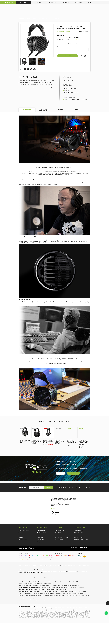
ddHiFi (45, 609)
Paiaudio (49, 615)
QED (42, 616)
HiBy (65, 611)
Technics (43, 618)
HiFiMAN (68, 611)
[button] (21, 61)
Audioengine (77, 607)
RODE (60, 616)
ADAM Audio (30, 607)
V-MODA (39, 619)
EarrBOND (87, 609)
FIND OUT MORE (73, 473)
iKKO (23, 612)
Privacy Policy (40, 537)
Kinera (85, 612)
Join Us (60, 473)
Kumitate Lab (32, 613)
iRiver (32, 612)
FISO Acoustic (83, 610)
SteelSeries (82, 617)
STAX (78, 617)
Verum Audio (48, 619)
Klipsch (20, 613)
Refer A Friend (58, 532)
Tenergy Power (49, 618)
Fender (64, 610)
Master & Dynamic (22, 614)
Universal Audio (33, 619)
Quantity (59, 46)
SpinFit (74, 617)
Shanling (32, 617)
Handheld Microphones (64, 587)
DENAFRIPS (59, 609)
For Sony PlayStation (75, 577)
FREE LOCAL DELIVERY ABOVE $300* (54, 1)
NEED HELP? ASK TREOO (73, 43)
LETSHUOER (52, 613)
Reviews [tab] (77, 109)
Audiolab (87, 607)
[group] (24, 61)
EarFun (83, 609)
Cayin (61, 609)
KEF (83, 612)
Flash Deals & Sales (78, 537)
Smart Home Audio (28, 579)
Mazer (28, 614)
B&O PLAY (47, 608)
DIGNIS (66, 609)
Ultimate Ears (83, 618)
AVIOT (37, 608)
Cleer (76, 609)
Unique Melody (26, 619)
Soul (66, 617)
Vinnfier (53, 619)
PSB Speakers (29, 616)
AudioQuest (21, 608)
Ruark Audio (66, 616)
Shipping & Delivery (41, 530)
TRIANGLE (73, 618)
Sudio (86, 617)
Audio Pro (64, 607)
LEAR (38, 613)
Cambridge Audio (44, 609)
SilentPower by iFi (44, 617)
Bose (77, 608)
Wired (29, 18)
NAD (62, 614)
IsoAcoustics (36, 612)
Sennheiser (22, 439)
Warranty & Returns (41, 532)
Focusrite (20, 611)
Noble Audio (80, 614)
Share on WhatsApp (60, 530)
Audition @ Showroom (24, 530)
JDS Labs (57, 612)
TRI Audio (68, 618)
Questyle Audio (49, 616)
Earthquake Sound (22, 610)
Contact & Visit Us (23, 539)
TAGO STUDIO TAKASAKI (30, 618)
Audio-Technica (70, 607)
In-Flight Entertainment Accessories (68, 593)
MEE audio (32, 614)
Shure (39, 617)
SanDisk (80, 616)
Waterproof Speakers (49, 583)
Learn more (82, 37)
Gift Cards (76, 535)
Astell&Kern (48, 607)
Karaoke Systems (71, 578)
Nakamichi (75, 614)
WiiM (80, 619)
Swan (20, 618)
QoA (44, 616)
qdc (39, 616)
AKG (44, 439)
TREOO (64, 618)
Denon (63, 609)
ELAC (41, 610)
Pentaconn (60, 615)
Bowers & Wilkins (82, 608)
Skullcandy (51, 617)
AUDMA (31, 608)
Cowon (27, 609)
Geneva (40, 611)
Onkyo (35, 615)
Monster (59, 614)
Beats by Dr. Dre (60, 608)
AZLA (43, 608)
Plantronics (71, 615)
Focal (88, 610)
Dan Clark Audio (82, 439)
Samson (71, 616)
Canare (57, 609)
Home (20, 18)
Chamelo (69, 609)
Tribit (77, 618)
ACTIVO (26, 607)
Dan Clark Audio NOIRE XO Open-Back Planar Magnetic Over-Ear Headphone (83, 442)
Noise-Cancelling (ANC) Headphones (37, 593)
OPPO (32, 439)
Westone (67, 619)
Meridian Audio (38, 614)
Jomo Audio (65, 612)
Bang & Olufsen (53, 608)
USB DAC (45, 591)
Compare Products (41, 541)
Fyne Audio (35, 611)
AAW (23, 607)
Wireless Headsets (27, 577)
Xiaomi (87, 619)
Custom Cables (52, 598)
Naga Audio (66, 614)
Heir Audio (61, 611)
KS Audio (27, 613)
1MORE (20, 607)
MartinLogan (86, 613)
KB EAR (80, 612)
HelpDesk (21, 535)
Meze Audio (69, 439)
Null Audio (31, 615)
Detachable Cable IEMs (44, 598)
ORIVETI (42, 615)
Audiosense (26, 608)
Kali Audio (73, 612)
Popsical (81, 615)
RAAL (54, 616)
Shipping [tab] (60, 109)
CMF (78, 609)
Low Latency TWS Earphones (56, 577)
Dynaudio (79, 609)
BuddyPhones (32, 609)
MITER (49, 614)
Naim (71, 614)
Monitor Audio (54, 614)
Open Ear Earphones (33, 585)
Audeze (59, 24)
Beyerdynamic (67, 608)
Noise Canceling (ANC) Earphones (53, 593)
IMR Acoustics (27, 612)
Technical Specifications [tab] (43, 109)
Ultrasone (21, 619)
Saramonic (85, 616)
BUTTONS (37, 609)
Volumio (63, 619)
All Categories (9, 2)
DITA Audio (71, 609)
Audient (59, 607)
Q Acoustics (35, 616)
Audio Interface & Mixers (43, 587)
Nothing (23, 615)
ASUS (52, 607)
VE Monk (43, 619)
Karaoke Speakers (63, 578)
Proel (25, 616)
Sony (64, 617)
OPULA (38, 615)
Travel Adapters (80, 593)
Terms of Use (40, 535)
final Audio (71, 610)
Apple (41, 607)
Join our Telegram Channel (62, 537)
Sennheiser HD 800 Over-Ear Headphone (25, 441)
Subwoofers (78, 578)
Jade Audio (45, 612)
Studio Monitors (73, 587)
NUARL (27, 615)
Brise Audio (26, 609)
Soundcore (70, 617)
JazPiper (51, 612)
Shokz (35, 617)
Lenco (48, 613)
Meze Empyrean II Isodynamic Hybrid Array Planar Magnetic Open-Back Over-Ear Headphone (71, 442)
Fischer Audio (77, 610)
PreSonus (86, 615)
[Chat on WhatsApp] (106, 613)
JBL (54, 612)
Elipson (44, 610)
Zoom (27, 619)
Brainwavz (21, 609)
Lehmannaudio (43, 613)
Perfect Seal (65, 615)
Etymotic (51, 610)
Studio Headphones (81, 587)
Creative (31, 609)
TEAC (39, 618)
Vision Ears (58, 619)
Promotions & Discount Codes (81, 539)
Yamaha (23, 619)
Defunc (48, 609)
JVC (69, 612)
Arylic (44, 607)
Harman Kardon (55, 611)
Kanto (77, 612)
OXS (45, 615)
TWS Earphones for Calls (80, 591)
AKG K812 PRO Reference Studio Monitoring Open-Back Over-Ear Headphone (48, 442)
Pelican (55, 615)
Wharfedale (72, 619)
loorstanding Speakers (33, 598)
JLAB (61, 612)
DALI (34, 609)
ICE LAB (86, 611)
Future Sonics (29, 611)
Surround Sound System (48, 578)
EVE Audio (56, 610)
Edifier (32, 610)
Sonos (60, 617)
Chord (72, 609)
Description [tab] (27, 109)
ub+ (79, 618)
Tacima (23, 618)
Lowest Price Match (78, 530)
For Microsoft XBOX (66, 577)
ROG (62, 616)
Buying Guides (40, 539)
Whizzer (77, 619)
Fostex (24, 611)
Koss (23, 613)
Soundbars (56, 578)
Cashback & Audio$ (78, 532)
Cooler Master (22, 609)
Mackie (72, 613)
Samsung (76, 616)
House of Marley (77, 611)
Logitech (62, 613)
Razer (57, 616)
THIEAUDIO (54, 618)
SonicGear (56, 617)
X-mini (83, 619)
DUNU (75, 609)
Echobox (29, 610)
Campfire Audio (52, 609)
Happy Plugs (48, 611)
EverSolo (60, 610)
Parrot (52, 615)
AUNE (34, 608)
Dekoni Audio (53, 609)
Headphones (24, 18)
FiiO (67, 610)
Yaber (20, 619)
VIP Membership (59, 539)
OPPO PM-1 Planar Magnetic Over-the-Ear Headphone (36, 441)
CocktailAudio (83, 609)
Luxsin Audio (67, 613)
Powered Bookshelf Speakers (36, 578)
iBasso (83, 611)
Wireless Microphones (53, 587)
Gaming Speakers (45, 577)
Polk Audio (77, 615)
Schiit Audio (21, 617)
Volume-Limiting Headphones (35, 600)
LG (56, 613)
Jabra (41, 612)
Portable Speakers (41, 583)
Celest (64, 609)
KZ (36, 613)
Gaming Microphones (35, 577)
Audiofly (82, 607)
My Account (21, 537)
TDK (37, 618)
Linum (58, 613)
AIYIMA (35, 607)
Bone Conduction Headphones (44, 585)
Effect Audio (37, 610)
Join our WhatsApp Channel (62, 535)
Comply (88, 609)
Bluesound (73, 608)
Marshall (81, 613)
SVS (89, 617)
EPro (48, 610)
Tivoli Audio (59, 618)
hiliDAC (72, 611)
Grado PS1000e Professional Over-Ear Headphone (59, 441)
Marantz (76, 613)
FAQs (20, 532)
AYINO (40, 608)
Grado (56, 439)
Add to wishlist (85, 56)
